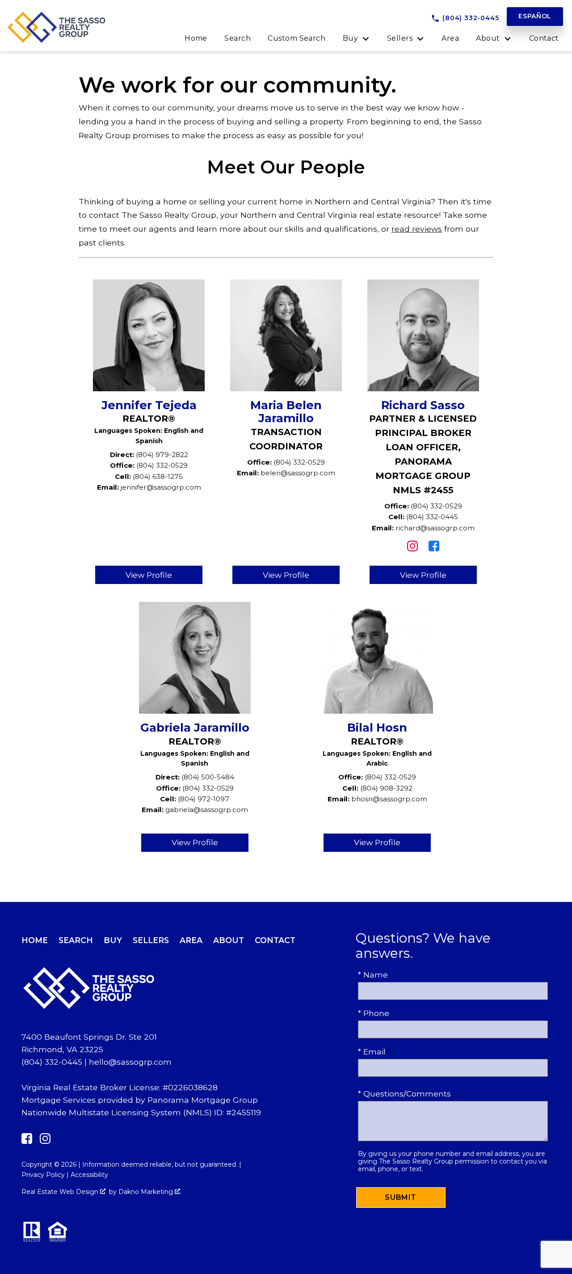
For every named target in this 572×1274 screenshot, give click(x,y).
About (228, 940)
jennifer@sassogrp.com (161, 487)
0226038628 (193, 1087)
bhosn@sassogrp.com (389, 799)
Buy (113, 940)
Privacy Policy (43, 1175)
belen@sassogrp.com (298, 473)
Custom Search (296, 38)
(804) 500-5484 (207, 777)
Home (196, 38)
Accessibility (89, 1175)
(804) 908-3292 (386, 788)
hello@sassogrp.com (130, 1062)
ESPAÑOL (534, 16)
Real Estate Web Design (60, 1192)
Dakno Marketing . (149, 1192)
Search (237, 38)
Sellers (151, 940)
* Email (372, 1051)
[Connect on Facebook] (434, 548)
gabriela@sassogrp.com (206, 809)
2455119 (246, 1112)
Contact (544, 38)
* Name (373, 974)
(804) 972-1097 (203, 799)
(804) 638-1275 (158, 476)
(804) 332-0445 (432, 516)
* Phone (373, 1013)
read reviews (416, 228)
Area (450, 38)
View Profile (149, 575)
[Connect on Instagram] (412, 548)
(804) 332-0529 (162, 465)
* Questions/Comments (404, 1093)
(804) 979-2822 (162, 454)
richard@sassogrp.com (435, 528)
